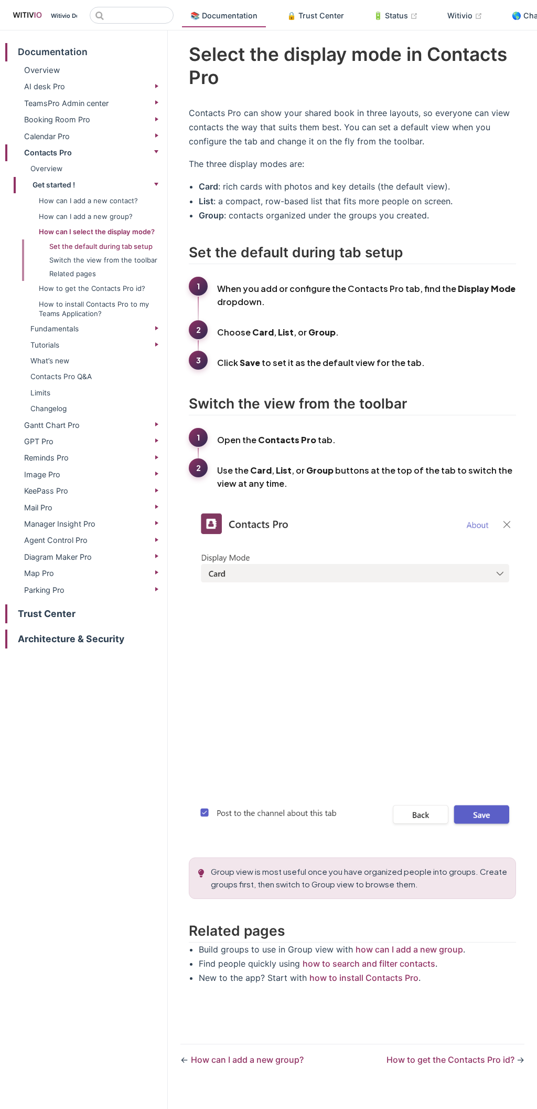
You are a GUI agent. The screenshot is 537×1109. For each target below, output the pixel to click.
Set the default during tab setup (101, 246)
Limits (40, 393)
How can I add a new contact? (88, 200)
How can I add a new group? (86, 216)
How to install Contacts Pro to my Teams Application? (94, 309)
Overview (42, 70)
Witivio (469, 15)
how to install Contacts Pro (363, 977)
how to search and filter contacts (369, 963)
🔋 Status (399, 15)
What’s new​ (49, 361)
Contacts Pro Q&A (61, 376)
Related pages (72, 273)
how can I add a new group (409, 949)
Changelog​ (48, 408)
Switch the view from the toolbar (103, 260)
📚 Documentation (223, 15)
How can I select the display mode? (97, 231)
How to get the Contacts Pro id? (92, 288)
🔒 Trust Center (315, 15)
